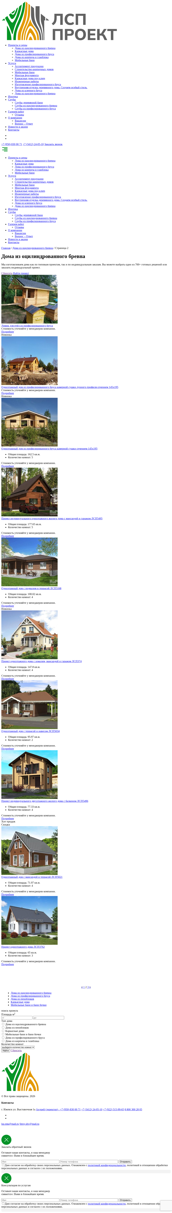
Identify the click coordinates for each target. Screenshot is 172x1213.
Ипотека (13, 96)
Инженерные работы (27, 81)
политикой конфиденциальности (107, 1165)
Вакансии (20, 120)
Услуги (12, 63)
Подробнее (7, 331)
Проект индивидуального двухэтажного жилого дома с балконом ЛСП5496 (44, 801)
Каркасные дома (24, 51)
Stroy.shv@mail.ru (29, 1123)
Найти (6, 1050)
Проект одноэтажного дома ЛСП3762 (23, 946)
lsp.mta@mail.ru (10, 1123)
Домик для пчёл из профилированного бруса (27, 325)
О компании (15, 117)
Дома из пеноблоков (22, 998)
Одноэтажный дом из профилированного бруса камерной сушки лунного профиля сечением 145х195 (59, 387)
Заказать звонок (53, 144)
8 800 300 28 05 (133, 1109)
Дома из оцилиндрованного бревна (35, 48)
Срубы (12, 99)
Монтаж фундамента (27, 75)
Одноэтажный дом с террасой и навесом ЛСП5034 (30, 731)
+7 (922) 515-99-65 (113, 1109)
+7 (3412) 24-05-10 (33, 144)
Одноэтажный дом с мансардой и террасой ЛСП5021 (31, 877)
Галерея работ (16, 111)
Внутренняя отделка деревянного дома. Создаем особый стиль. (51, 87)
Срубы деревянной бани (29, 102)
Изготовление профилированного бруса (38, 84)
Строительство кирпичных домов (34, 69)
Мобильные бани (25, 60)
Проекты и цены (17, 45)
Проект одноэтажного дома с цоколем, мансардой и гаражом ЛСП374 (41, 661)
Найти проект (21, 273)
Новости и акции (18, 126)
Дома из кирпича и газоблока (32, 57)
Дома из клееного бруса (28, 90)
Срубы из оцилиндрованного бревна (36, 105)
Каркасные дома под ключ (30, 78)
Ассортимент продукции (29, 66)
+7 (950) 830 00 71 (11, 144)
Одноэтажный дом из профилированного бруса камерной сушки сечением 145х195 (49, 448)
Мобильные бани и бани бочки (29, 1005)
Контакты (13, 129)
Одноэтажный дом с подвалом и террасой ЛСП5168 (31, 588)
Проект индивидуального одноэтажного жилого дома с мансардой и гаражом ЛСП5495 (51, 518)
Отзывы (19, 114)
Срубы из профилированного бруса (35, 108)
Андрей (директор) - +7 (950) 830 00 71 (58, 1109)
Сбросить (6, 273)
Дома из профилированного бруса (34, 54)
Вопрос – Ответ (24, 123)
